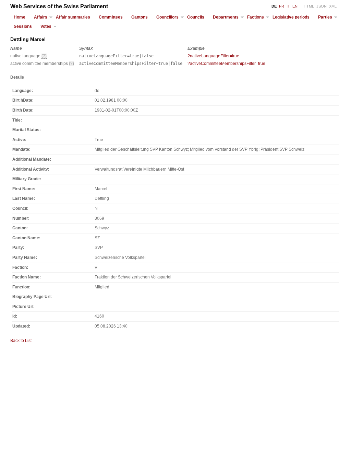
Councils (195, 17)
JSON (321, 6)
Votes (45, 26)
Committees (111, 17)
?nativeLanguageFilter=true (213, 56)
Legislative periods (291, 17)
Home (19, 17)
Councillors (167, 17)
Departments (226, 17)
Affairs (40, 17)
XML (333, 6)
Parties (325, 17)
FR (281, 6)
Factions (255, 17)
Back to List (21, 340)
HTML (309, 6)
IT (288, 6)
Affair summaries (73, 17)
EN (295, 6)
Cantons (139, 17)
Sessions (23, 26)
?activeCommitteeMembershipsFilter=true (226, 63)
